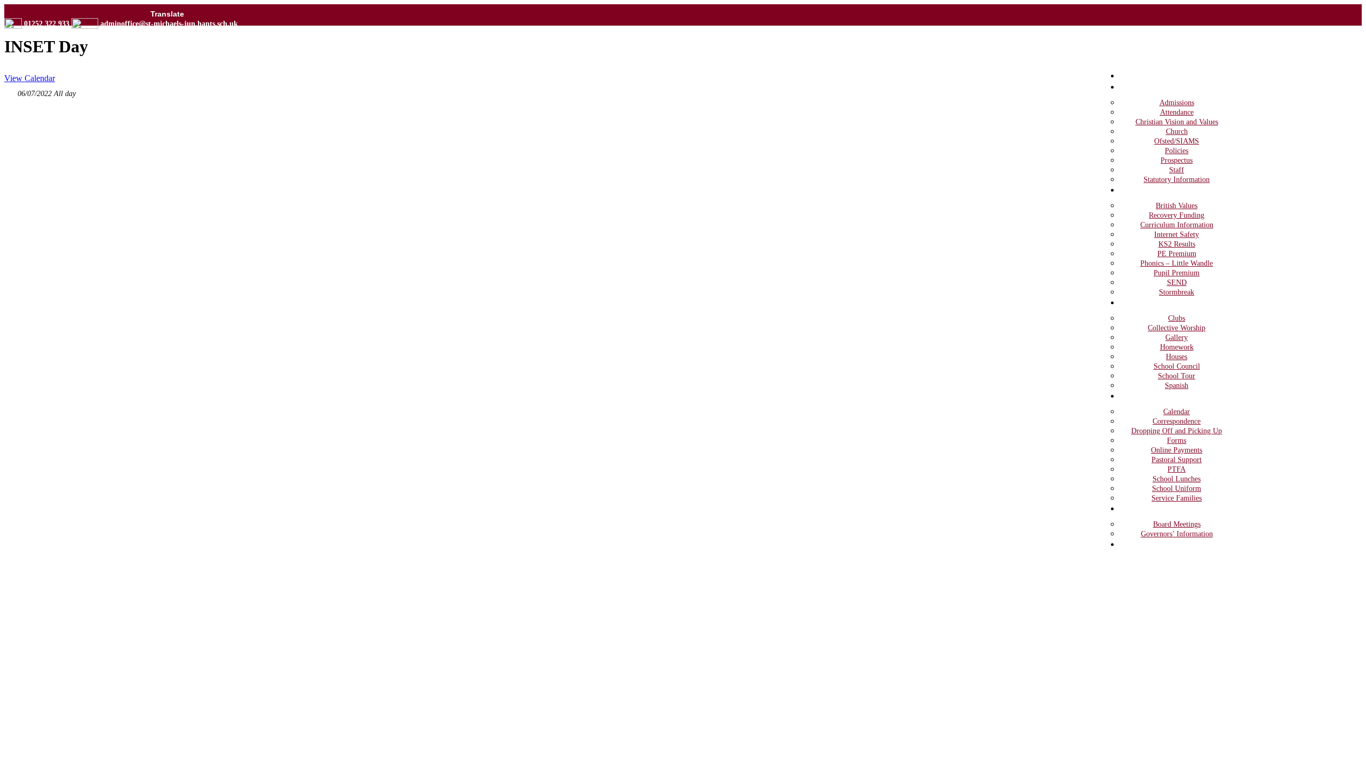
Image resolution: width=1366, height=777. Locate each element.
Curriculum (1151, 189)
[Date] (9, 91)
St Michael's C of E (264, 63)
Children (1146, 302)
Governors (1149, 508)
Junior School (235, 95)
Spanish (1176, 386)
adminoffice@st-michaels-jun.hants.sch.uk (169, 24)
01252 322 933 (46, 24)
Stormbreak (1176, 292)
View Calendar (29, 78)
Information (1152, 86)
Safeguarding (1154, 543)
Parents (1143, 395)
